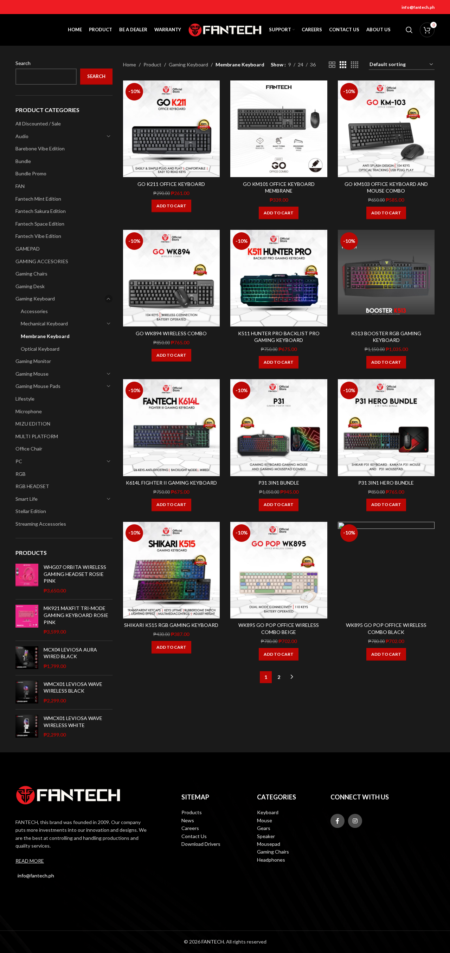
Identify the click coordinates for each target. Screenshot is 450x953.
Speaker (266, 836)
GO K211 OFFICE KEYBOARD (171, 184)
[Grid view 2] (332, 64)
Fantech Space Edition (39, 224)
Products (191, 812)
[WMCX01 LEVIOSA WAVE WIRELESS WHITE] (26, 726)
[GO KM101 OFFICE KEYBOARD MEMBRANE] (278, 128)
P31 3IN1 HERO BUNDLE (386, 483)
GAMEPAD (27, 249)
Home (129, 64)
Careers (190, 828)
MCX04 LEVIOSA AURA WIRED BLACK (70, 653)
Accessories (34, 311)
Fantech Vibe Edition (38, 236)
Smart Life (26, 499)
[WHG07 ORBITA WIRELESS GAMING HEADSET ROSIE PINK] (26, 579)
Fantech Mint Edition (38, 199)
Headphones (271, 860)
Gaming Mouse (32, 374)
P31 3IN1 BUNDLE (278, 483)
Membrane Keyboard (45, 336)
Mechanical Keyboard (44, 323)
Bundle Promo (30, 173)
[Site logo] (225, 29)
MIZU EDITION (32, 424)
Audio (21, 136)
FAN (20, 186)
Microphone (28, 411)
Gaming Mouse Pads (37, 386)
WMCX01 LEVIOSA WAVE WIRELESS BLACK (73, 687)
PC (18, 461)
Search (23, 63)
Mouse (264, 820)
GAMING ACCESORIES (41, 261)
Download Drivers (200, 844)
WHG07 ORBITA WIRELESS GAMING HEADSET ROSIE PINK (75, 574)
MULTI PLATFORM (36, 436)
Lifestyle (24, 399)
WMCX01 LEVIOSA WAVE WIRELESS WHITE (73, 721)
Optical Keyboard (40, 349)
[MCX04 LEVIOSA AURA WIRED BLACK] (26, 658)
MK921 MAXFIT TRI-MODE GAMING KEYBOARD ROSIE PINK (76, 615)
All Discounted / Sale (38, 124)
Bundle (23, 161)
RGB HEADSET (32, 486)
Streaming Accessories (40, 524)
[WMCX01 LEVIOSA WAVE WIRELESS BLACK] (26, 692)
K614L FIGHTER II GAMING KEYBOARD (171, 483)
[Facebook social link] (337, 821)
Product (152, 64)
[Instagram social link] (355, 821)
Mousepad (268, 844)
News (187, 820)
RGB (20, 474)
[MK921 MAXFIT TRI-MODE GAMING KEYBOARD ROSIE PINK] (26, 620)
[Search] (409, 30)
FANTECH (212, 942)
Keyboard (267, 812)
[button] (171, 206)
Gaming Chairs (31, 274)
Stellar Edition (30, 511)
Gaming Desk (30, 286)
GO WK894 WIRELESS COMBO (171, 333)
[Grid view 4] (354, 64)
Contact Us (194, 836)
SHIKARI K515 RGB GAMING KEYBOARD (171, 625)
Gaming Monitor (33, 361)
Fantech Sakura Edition (40, 211)
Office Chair (28, 449)
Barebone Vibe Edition (40, 148)
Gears (263, 828)
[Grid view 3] (343, 64)
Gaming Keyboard (35, 299)
